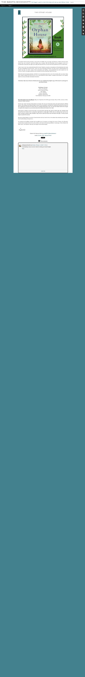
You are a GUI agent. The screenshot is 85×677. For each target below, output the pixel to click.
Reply (23, 148)
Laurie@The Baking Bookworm (49, 133)
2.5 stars (40, 135)
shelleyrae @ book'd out (27, 144)
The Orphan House (43, 12)
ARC (43, 135)
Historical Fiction (48, 135)
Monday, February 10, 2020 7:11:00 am (39, 144)
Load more (43, 171)
